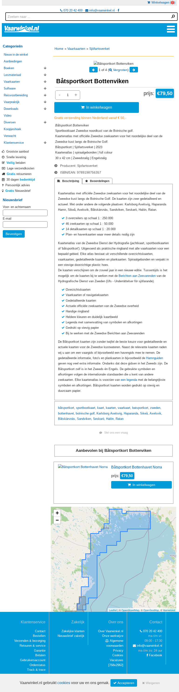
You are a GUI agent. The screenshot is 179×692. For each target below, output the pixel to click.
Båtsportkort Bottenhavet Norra (136, 467)
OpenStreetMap (130, 610)
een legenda (129, 380)
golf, (93, 413)
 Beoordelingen (97, 181)
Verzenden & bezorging (29, 640)
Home (59, 48)
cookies (63, 683)
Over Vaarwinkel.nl (110, 631)
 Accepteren (123, 683)
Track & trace (36, 669)
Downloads (11, 108)
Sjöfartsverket (99, 48)
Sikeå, (144, 413)
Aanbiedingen (13, 61)
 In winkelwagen (96, 107)
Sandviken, (84, 418)
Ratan (120, 418)
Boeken (9, 68)
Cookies (117, 655)
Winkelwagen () (162, 2)
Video (7, 115)
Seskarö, (99, 418)
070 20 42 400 (72, 10)
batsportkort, (140, 407)
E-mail (7, 218)
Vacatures (116, 660)
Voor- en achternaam (17, 207)
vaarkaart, (124, 407)
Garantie (39, 650)
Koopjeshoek (12, 129)
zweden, (155, 407)
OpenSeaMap (151, 610)
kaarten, (111, 407)
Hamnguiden (154, 358)
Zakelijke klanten (73, 631)
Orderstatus (37, 665)
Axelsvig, (116, 413)
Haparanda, (131, 413)
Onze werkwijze (112, 636)
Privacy (118, 650)
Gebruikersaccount (32, 660)
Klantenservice (14, 142)
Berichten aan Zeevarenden (137, 276)
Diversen (10, 122)
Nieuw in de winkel (16, 54)
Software (10, 88)
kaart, (101, 407)
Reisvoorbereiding (16, 95)
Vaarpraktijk (12, 101)
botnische (82, 413)
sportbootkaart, (86, 407)
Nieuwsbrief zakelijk (71, 636)
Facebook (155, 655)
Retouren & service (32, 645)
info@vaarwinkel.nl (101, 10)
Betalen (40, 655)
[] (115, 665)
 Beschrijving (68, 181)
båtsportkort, (66, 407)
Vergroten (119, 69)
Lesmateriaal (12, 74)
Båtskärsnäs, (67, 418)
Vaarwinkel (169, 610)
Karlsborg (102, 413)
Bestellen (39, 636)
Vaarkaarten (76, 48)
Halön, (110, 418)
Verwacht (10, 135)
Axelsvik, (156, 413)
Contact (40, 631)
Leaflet (113, 610)
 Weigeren (151, 683)
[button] (57, 513)
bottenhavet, (66, 413)
